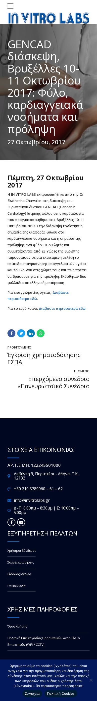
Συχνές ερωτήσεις (20, 562)
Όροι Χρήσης (17, 626)
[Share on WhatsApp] (41, 333)
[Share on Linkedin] (31, 333)
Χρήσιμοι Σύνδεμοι (21, 550)
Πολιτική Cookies (61, 694)
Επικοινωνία (16, 586)
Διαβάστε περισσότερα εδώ (62, 308)
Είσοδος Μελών (19, 574)
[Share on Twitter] (21, 333)
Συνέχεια (32, 694)
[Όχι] (90, 680)
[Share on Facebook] (11, 333)
